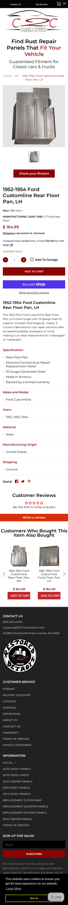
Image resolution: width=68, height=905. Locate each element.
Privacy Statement (17, 745)
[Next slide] (64, 574)
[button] (61, 3)
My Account (42, 4)
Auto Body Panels (17, 769)
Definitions (11, 714)
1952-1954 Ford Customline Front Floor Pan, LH (49, 576)
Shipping (8, 233)
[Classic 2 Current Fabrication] (34, 21)
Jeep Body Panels (16, 787)
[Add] (23, 259)
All (16, 76)
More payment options (34, 292)
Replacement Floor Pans (22, 800)
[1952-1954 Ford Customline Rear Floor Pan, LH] (34, 157)
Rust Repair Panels (17, 819)
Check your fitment (34, 173)
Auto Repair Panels (17, 781)
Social (8, 762)
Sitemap (9, 689)
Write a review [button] (34, 517)
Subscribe (34, 854)
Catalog (9, 701)
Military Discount (17, 695)
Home (8, 76)
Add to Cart (34, 271)
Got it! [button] (34, 898)
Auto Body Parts (16, 775)
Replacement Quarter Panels (25, 806)
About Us (10, 720)
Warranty (11, 732)
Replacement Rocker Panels (25, 812)
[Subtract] (5, 259)
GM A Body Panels (16, 794)
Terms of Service (16, 739)
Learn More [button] (13, 888)
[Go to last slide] (4, 574)
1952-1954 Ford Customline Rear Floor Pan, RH (19, 576)
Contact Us (15, 4)
